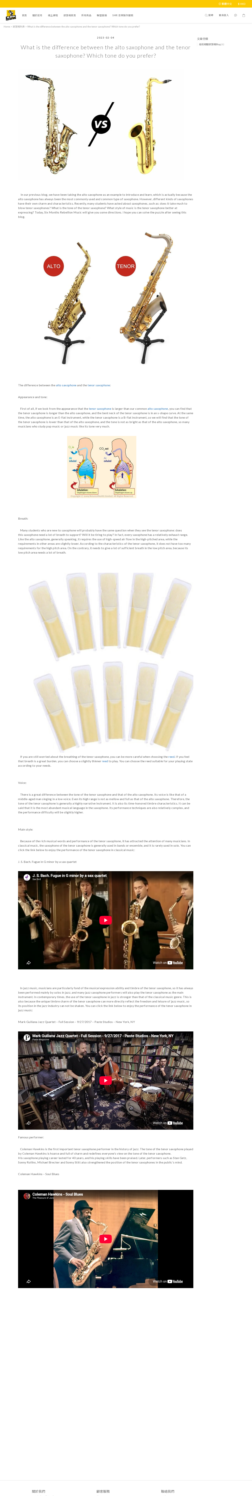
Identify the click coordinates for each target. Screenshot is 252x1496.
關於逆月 (37, 15)
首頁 (24, 15)
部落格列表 (19, 26)
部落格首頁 (69, 15)
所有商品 (86, 15)
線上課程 (53, 15)
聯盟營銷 (102, 15)
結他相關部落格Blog (211, 44)
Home (7, 26)
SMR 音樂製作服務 (122, 15)
